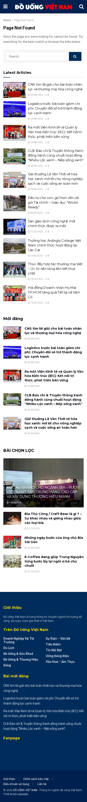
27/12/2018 (33, 528)
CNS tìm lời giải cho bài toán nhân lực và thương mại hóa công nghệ (53, 331)
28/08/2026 (36, 95)
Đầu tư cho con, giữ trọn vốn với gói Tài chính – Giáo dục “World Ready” (53, 202)
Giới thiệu (9, 779)
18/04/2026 (36, 166)
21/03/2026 (36, 231)
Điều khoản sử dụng (16, 784)
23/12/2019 (33, 571)
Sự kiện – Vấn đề (58, 638)
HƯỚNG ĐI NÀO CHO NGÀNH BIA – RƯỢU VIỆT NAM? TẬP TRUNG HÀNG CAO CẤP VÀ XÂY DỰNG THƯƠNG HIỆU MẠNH (43, 492)
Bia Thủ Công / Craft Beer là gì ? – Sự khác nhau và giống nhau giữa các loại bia (53, 518)
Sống (7, 665)
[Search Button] (81, 6)
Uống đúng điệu (57, 656)
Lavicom (23, 794)
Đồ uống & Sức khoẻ (18, 653)
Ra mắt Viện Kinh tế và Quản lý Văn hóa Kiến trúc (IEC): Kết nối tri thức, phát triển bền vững (55, 132)
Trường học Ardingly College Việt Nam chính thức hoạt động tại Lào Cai (54, 245)
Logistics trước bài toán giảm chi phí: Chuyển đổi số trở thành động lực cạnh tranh (55, 108)
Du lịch (8, 648)
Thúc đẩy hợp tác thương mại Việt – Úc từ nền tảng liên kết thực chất (55, 268)
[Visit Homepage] (43, 7)
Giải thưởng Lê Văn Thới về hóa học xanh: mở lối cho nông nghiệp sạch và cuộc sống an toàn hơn (55, 179)
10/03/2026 (36, 255)
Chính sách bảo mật (36, 779)
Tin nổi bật (54, 650)
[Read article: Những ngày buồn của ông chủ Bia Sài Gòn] (12, 542)
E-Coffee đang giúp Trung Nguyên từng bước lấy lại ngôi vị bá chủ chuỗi (54, 561)
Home (7, 20)
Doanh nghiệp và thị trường (18, 640)
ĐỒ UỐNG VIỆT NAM (25, 790)
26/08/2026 (36, 119)
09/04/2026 (36, 213)
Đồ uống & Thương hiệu (20, 659)
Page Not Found (24, 20)
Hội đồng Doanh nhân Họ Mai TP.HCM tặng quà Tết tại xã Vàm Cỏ (54, 292)
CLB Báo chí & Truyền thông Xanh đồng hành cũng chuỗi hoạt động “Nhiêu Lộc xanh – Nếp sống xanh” (55, 155)
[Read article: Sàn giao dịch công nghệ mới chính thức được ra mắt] (14, 227)
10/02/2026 (36, 279)
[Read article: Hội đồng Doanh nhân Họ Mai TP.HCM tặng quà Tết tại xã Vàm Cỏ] (14, 293)
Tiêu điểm (53, 644)
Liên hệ (41, 784)
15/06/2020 (33, 548)
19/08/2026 (36, 142)
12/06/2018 (15, 502)
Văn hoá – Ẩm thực (60, 662)
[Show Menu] (5, 6)
